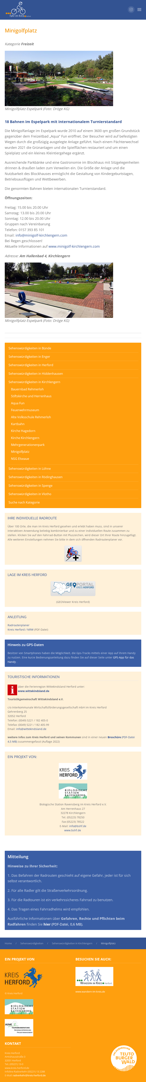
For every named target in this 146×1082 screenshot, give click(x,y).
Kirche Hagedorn (23, 431)
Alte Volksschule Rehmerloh (31, 417)
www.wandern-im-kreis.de (90, 991)
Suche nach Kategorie (24, 502)
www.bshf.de (72, 830)
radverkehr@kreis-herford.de (29, 1075)
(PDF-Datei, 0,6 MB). (63, 924)
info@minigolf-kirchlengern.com (41, 235)
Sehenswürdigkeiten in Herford (31, 365)
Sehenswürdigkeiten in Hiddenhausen (36, 373)
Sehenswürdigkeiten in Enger (29, 356)
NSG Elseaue (20, 459)
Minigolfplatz (20, 452)
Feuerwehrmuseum (25, 410)
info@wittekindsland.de (31, 729)
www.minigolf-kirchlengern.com (74, 246)
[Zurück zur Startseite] (18, 9)
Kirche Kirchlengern (25, 438)
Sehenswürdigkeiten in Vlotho (30, 494)
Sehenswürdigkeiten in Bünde (30, 348)
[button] (139, 9)
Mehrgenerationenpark (27, 445)
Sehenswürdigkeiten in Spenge (30, 485)
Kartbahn (18, 424)
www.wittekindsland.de (33, 691)
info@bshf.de (77, 826)
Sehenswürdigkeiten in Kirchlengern (34, 382)
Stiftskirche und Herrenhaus (31, 396)
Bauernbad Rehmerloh (27, 389)
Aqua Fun (18, 403)
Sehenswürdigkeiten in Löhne (30, 468)
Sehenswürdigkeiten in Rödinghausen (36, 477)
